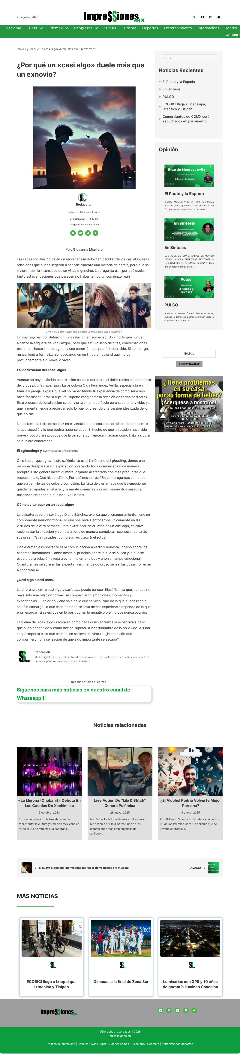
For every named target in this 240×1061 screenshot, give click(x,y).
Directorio (138, 1044)
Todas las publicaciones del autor (84, 212)
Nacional (13, 28)
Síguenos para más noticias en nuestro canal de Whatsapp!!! (73, 694)
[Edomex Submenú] (66, 28)
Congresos (83, 28)
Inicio (20, 49)
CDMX (31, 28)
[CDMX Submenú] (41, 28)
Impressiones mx (120, 1036)
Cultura (110, 28)
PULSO (171, 305)
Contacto (153, 1044)
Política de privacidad (61, 1044)
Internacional (209, 28)
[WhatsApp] (88, 233)
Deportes (150, 28)
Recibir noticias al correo (88, 682)
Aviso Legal (98, 1044)
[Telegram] (95, 233)
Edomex (56, 28)
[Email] (80, 233)
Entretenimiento (178, 28)
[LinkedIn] (177, 1010)
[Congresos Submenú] (96, 28)
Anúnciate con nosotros (177, 1044)
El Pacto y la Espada (184, 193)
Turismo (129, 28)
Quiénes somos (118, 1044)
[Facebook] (73, 233)
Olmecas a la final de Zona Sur (120, 981)
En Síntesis (175, 247)
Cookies (83, 1044)
